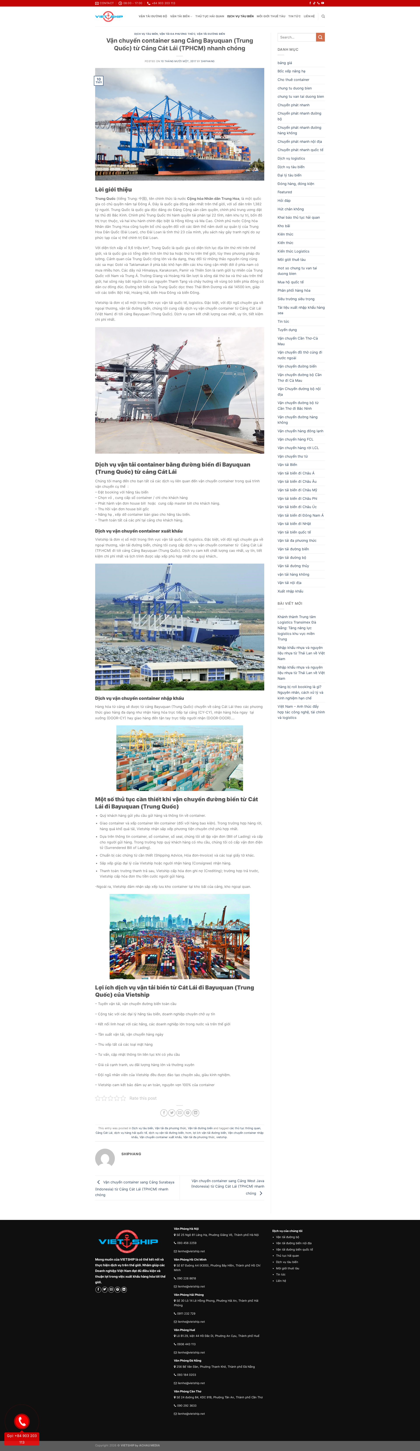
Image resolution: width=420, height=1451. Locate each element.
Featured (285, 192)
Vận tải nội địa (289, 582)
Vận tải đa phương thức (177, 33)
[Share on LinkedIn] (195, 1113)
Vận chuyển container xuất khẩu (161, 1137)
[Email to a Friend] (180, 1113)
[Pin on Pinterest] (187, 1113)
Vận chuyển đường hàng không (298, 420)
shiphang (207, 61)
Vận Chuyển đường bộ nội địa (299, 392)
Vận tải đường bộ (153, 16)
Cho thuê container (293, 79)
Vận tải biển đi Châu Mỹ (297, 490)
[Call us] (318, 3)
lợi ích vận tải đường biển (209, 1132)
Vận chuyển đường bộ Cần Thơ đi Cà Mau (300, 378)
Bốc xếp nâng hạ (291, 71)
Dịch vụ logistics (291, 158)
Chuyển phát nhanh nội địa (300, 141)
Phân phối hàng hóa (294, 290)
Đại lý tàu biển (289, 175)
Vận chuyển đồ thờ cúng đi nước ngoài (300, 355)
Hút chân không (291, 209)
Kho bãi (284, 226)
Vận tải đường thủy (293, 566)
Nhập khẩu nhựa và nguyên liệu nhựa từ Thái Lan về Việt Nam (301, 653)
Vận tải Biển (179, 16)
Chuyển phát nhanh (294, 105)
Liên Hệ (309, 16)
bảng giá (285, 63)
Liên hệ (281, 1280)
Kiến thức (285, 242)
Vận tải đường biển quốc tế (294, 1249)
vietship (221, 1137)
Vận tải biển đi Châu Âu (297, 481)
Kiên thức (285, 234)
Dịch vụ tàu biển (240, 16)
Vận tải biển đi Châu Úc (297, 507)
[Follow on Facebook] (310, 3)
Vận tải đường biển (211, 33)
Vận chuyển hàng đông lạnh (300, 431)
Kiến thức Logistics (293, 251)
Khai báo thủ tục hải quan (299, 217)
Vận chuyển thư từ (293, 456)
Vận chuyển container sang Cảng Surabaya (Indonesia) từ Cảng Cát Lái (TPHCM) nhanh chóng (134, 1188)
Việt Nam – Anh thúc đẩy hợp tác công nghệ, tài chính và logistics (301, 712)
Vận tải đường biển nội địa (294, 1243)
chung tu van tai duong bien (301, 96)
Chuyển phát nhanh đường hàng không (299, 130)
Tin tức (294, 16)
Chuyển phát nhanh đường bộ (299, 116)
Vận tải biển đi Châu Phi (297, 498)
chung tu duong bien (295, 88)
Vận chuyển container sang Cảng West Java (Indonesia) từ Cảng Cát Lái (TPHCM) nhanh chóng (227, 1187)
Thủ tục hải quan (209, 16)
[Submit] (320, 37)
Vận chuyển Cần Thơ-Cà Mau (298, 341)
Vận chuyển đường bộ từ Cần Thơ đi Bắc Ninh (298, 406)
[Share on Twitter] (171, 1113)
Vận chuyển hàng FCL (295, 439)
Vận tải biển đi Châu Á (296, 473)
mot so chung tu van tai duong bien (297, 271)
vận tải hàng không (293, 574)
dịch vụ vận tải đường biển (166, 1132)
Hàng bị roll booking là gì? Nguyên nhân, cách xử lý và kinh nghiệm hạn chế (300, 692)
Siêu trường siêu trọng (296, 299)
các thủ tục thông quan (244, 1128)
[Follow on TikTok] (314, 3)
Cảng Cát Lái (104, 1132)
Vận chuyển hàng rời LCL (298, 448)
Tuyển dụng (287, 329)
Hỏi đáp (284, 200)
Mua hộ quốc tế (291, 282)
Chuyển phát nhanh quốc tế (300, 150)
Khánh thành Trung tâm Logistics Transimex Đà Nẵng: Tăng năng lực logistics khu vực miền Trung (297, 628)
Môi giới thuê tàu (271, 16)
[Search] (323, 16)
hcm (188, 1132)
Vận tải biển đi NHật (294, 523)
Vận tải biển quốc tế (294, 532)
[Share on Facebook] (164, 1113)
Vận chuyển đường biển (297, 366)
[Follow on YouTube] (322, 3)
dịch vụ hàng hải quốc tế (130, 1132)
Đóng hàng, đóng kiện (296, 183)
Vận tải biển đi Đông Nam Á (301, 515)
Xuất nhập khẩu (290, 591)
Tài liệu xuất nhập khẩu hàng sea (301, 310)
